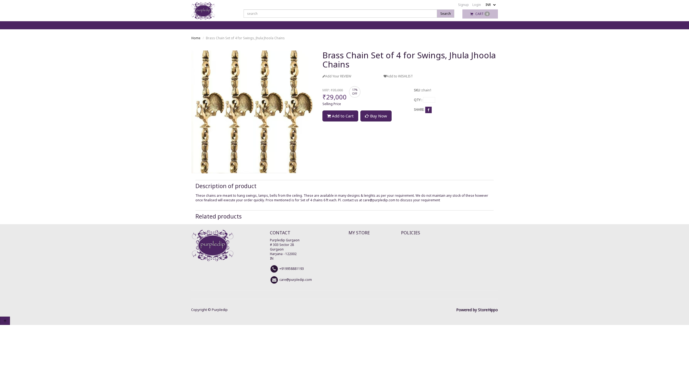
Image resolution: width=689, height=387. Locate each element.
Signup (463, 4)
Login (476, 4)
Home (196, 38)
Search (445, 13)
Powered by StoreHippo (477, 309)
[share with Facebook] (428, 110)
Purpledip (220, 309)
